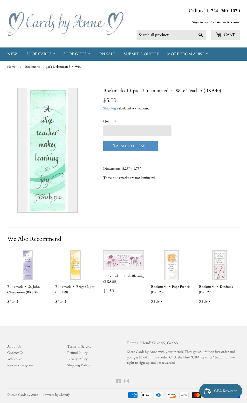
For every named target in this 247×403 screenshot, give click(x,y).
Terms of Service (79, 346)
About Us (14, 346)
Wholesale (14, 359)
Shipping (109, 108)
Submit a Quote (141, 54)
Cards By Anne (28, 395)
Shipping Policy (78, 365)
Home (11, 67)
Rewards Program (20, 365)
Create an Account (225, 22)
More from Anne (186, 54)
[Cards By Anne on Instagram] (126, 382)
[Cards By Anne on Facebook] (118, 382)
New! (12, 54)
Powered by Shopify (56, 395)
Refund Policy (77, 352)
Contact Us (15, 352)
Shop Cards (39, 54)
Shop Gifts (75, 54)
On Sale (107, 54)
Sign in (197, 22)
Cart (229, 34)
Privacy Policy (77, 359)
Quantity (109, 121)
